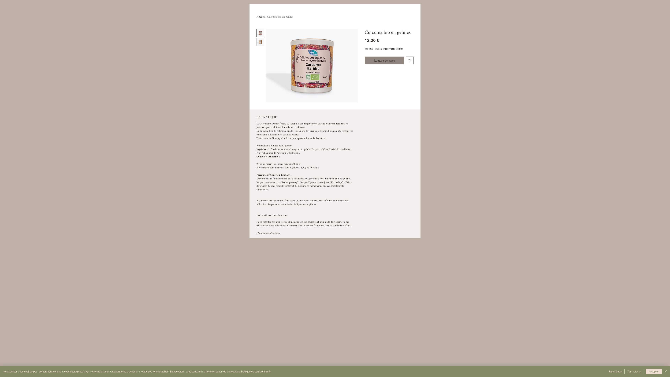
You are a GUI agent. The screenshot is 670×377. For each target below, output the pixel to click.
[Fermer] (666, 371)
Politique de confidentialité (255, 371)
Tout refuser (634, 371)
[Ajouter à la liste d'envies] (410, 60)
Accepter (654, 371)
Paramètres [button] (615, 371)
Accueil (260, 16)
